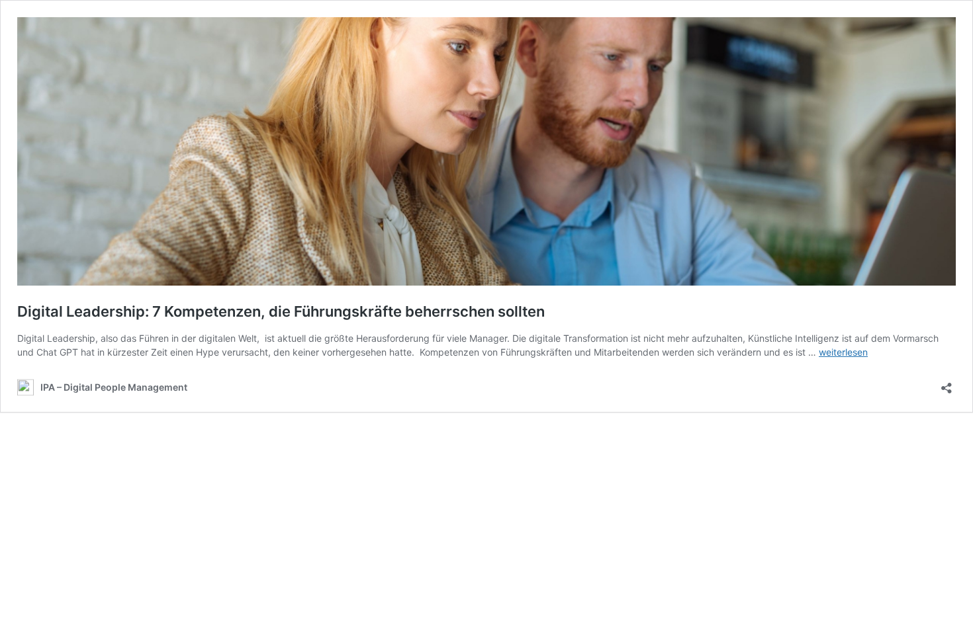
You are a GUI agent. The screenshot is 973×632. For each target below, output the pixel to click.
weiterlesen (843, 352)
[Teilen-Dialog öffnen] (946, 384)
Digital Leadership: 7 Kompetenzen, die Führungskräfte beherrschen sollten (281, 311)
